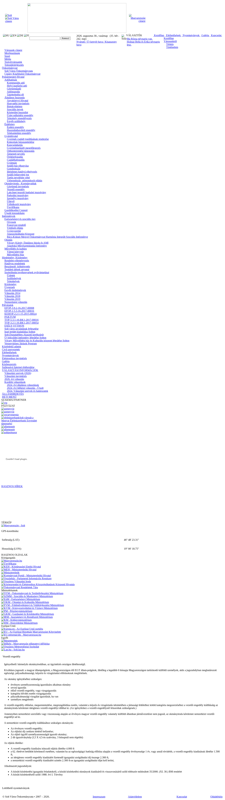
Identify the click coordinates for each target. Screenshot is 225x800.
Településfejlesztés (14, 65)
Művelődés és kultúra (15, 248)
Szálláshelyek (14, 278)
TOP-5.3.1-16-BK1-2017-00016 (21, 319)
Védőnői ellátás (15, 228)
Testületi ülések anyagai (16, 269)
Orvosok (11, 222)
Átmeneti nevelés (16, 153)
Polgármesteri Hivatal (13, 76)
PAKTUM (10, 316)
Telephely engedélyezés (19, 118)
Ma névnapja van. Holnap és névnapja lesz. (143, 41)
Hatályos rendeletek (14, 263)
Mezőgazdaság (12, 53)
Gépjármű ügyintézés (18, 186)
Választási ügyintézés (15, 376)
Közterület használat (17, 112)
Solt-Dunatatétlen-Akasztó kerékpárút (24, 334)
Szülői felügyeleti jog (18, 174)
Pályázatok (7, 305)
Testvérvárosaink (13, 62)
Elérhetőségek (173, 35)
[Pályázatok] (10, 414)
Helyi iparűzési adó (17, 85)
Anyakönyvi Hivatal (17, 100)
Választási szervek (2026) (17, 373)
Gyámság (12, 162)
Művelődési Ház (15, 254)
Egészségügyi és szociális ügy (20, 219)
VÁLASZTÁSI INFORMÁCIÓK (20, 370)
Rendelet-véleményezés (16, 260)
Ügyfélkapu (13, 207)
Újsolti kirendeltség (14, 213)
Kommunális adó (16, 82)
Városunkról (170, 41)
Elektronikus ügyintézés (14, 358)
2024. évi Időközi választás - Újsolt (25, 388)
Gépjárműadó (14, 88)
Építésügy (9, 124)
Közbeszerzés (9, 364)
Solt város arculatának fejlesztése (21, 328)
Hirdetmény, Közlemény (15, 257)
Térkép (170, 44)
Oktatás (8, 239)
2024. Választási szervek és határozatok (27, 391)
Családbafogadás (16, 159)
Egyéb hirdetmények (15, 290)
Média (7, 59)
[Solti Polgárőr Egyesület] (9, 432)
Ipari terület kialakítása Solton (19, 331)
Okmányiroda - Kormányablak (20, 183)
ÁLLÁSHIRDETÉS (13, 394)
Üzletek (11, 275)
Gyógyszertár (14, 231)
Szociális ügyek (15, 109)
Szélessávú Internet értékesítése (18, 367)
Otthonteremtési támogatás (20, 150)
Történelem (172, 47)
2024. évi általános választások (23, 385)
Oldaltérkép (216, 796)
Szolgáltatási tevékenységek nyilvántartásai (26, 272)
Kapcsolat (216, 35)
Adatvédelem (135, 796)
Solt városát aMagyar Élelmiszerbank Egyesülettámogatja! (19, 420)
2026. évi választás (14, 379)
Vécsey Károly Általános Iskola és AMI (27, 242)
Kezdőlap (159, 35)
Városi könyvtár (15, 251)
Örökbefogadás (15, 156)
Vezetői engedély (16, 189)
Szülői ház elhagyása (18, 165)
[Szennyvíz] (7, 408)
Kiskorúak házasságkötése (20, 142)
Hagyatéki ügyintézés (18, 103)
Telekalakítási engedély (19, 133)
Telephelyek (13, 281)
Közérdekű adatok (11, 346)
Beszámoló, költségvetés (17, 266)
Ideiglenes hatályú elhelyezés (22, 171)
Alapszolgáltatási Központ (20, 233)
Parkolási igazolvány (17, 195)
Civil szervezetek (11, 349)
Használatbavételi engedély (21, 130)
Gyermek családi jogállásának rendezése (28, 139)
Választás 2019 (12, 299)
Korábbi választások (15, 382)
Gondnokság (13, 168)
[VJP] (4, 402)
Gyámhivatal (11, 136)
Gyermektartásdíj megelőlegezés (24, 148)
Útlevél (10, 201)
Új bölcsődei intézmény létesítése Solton (25, 337)
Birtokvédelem (14, 106)
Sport (7, 56)
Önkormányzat (9, 68)
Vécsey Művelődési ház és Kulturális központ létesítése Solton (36, 340)
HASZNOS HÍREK (12, 486)
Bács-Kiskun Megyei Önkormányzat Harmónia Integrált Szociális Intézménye (47, 236)
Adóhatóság (10, 79)
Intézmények (8, 216)
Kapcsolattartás (15, 145)
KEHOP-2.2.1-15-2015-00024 (20, 313)
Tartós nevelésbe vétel (18, 177)
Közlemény (10, 284)
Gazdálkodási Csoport (16, 210)
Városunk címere (13, 50)
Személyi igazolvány (17, 198)
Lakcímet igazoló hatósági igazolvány (26, 192)
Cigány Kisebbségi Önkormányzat (22, 73)
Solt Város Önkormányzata (18, 70)
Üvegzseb (9, 287)
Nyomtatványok (191, 35)
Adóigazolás (13, 91)
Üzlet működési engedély (20, 115)
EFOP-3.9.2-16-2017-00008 (19, 308)
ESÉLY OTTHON (14, 325)
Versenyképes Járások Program (20, 343)
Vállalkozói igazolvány (19, 204)
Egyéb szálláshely (16, 121)
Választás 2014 (12, 293)
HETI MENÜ (9, 396)
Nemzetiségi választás (15, 302)
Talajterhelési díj (15, 94)
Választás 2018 (12, 296)
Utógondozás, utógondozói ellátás (24, 180)
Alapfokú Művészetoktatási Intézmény (27, 245)
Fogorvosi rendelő (16, 225)
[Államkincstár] (8, 426)
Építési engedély (15, 127)
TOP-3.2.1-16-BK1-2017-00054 (21, 322)
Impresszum (99, 796)
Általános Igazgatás (14, 97)
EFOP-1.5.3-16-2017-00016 (19, 311)
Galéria (205, 35)
